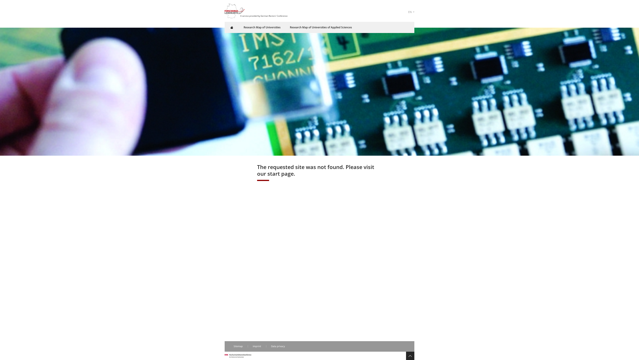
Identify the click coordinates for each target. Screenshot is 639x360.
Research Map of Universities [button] (262, 27)
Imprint (257, 346)
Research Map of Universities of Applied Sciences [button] (321, 27)
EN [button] (410, 12)
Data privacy (278, 346)
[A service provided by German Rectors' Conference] (235, 10)
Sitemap (238, 346)
